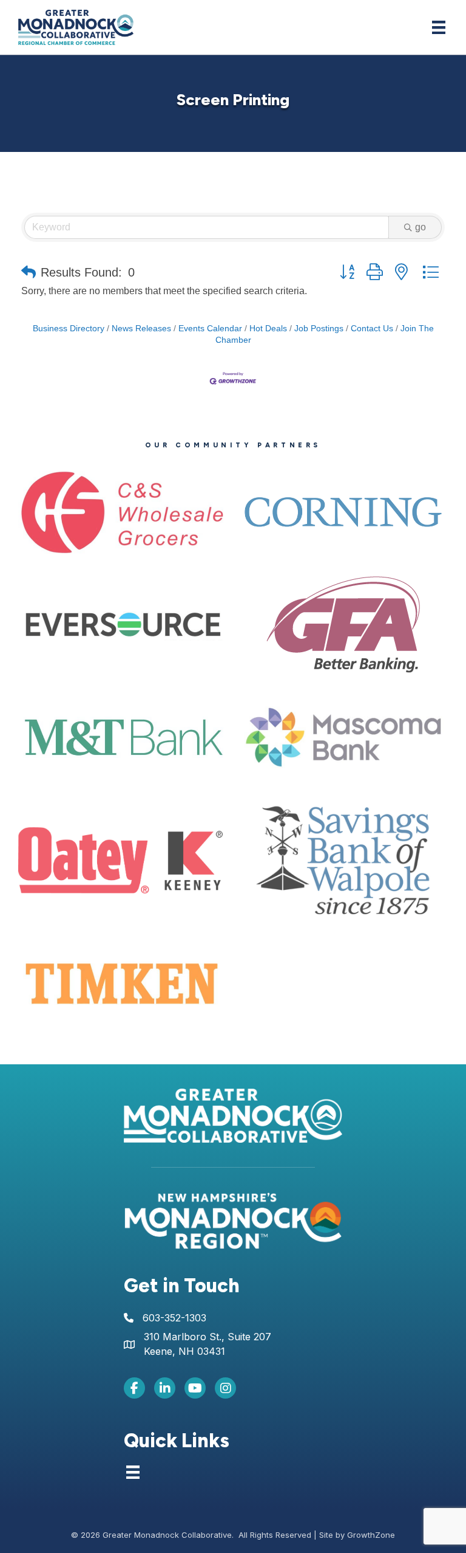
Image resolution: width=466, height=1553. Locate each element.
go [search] (420, 227)
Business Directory (68, 328)
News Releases (141, 328)
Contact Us (372, 328)
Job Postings (318, 328)
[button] (28, 272)
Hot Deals (268, 328)
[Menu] (439, 27)
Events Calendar (210, 328)
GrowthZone (371, 1535)
